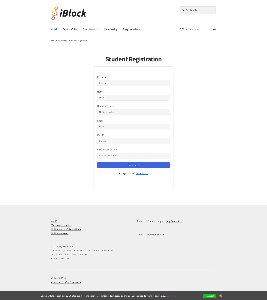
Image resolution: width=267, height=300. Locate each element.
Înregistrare (133, 165)
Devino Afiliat (70, 29)
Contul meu (89, 29)
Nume (100, 91)
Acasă (54, 29)
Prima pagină (61, 40)
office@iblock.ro (155, 234)
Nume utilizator (105, 106)
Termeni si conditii (61, 225)
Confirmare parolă (107, 149)
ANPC (54, 221)
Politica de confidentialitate (66, 229)
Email (100, 120)
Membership (111, 29)
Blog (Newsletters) (133, 29)
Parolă (100, 135)
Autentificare (142, 173)
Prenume (102, 77)
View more (171, 295)
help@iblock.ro (174, 221)
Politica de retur (59, 233)
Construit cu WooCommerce (66, 282)
